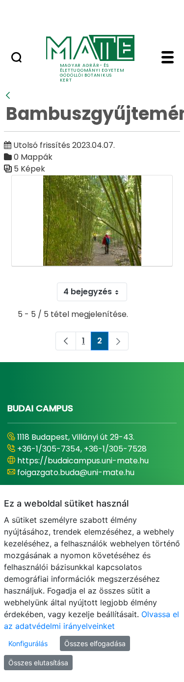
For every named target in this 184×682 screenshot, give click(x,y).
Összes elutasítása (38, 662)
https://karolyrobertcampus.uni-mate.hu (81, 466)
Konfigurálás (28, 643)
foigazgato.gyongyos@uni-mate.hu (84, 484)
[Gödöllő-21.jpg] (92, 221)
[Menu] (167, 58)
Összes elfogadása (95, 643)
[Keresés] (16, 58)
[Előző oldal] (65, 341)
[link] (118, 341)
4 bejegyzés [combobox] (87, 291)
